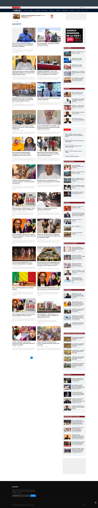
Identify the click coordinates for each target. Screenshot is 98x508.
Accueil (13, 21)
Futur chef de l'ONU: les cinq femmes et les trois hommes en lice (78, 186)
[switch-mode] (85, 7)
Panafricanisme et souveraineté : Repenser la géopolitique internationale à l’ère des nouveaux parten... (78, 436)
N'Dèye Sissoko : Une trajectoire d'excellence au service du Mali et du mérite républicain (78, 295)
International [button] (65, 10)
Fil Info (25, 10)
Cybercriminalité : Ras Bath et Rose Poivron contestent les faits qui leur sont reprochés (48, 343)
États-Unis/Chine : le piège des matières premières (78, 192)
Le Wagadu (74, 181)
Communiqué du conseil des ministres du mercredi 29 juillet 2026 (78, 351)
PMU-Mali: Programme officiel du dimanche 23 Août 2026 (74, 141)
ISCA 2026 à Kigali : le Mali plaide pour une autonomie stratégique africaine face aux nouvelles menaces (78, 450)
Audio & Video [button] (44, 10)
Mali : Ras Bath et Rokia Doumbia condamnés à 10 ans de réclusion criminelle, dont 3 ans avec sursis (21, 154)
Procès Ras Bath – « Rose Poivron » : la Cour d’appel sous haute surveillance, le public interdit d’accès (48, 315)
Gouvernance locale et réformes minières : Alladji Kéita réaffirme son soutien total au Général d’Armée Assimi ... (24, 73)
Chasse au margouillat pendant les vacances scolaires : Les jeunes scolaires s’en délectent (23, 182)
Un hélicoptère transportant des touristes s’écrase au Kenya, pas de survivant (78, 79)
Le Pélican (73, 94)
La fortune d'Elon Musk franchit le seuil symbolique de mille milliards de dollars (78, 393)
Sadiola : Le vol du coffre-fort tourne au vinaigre (78, 52)
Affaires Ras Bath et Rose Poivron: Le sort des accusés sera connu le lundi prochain (48, 288)
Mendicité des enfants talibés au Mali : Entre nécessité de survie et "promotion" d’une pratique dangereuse (48, 154)
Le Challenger (14, 75)
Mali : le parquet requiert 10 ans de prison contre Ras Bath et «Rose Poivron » (23, 314)
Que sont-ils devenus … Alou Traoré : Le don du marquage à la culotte (78, 271)
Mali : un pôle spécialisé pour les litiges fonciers (23, 288)
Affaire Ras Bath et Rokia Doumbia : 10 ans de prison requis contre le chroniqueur (23, 208)
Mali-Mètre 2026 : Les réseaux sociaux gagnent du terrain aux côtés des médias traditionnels (23, 127)
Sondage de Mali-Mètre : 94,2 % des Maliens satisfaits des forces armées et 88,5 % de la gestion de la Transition (48, 73)
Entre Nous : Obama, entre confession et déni (77, 207)
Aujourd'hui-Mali (39, 183)
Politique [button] (51, 10)
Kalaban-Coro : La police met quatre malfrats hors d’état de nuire (78, 72)
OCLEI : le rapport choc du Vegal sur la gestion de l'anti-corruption (78, 179)
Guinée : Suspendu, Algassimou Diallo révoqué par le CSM (73, 146)
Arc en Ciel (39, 130)
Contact (81, 7)
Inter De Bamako (74, 107)
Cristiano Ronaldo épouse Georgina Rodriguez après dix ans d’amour (77, 379)
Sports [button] (78, 10)
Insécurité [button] (72, 10)
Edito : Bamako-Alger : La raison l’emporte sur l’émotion (78, 119)
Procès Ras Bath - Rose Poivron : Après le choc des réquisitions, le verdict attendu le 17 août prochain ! (24, 236)
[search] (86, 10)
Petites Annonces (16, 7)
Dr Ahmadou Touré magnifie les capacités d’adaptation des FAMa (78, 100)
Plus (82, 10)
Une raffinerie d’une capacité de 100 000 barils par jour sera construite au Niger (78, 443)
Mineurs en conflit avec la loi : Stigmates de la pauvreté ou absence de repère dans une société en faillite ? (48, 236)
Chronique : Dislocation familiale (77, 233)
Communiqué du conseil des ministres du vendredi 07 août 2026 (78, 345)
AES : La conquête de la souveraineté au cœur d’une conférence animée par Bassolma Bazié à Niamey (78, 422)
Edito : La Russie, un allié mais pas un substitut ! (77, 93)
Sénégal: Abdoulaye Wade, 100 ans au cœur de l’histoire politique (78, 407)
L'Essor (38, 46)
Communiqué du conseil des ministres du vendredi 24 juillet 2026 (78, 358)
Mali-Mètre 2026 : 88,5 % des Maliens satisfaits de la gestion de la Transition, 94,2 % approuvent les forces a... (23, 99)
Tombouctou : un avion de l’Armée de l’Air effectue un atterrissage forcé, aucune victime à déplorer (77, 317)
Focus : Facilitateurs (76, 226)
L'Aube (73, 227)
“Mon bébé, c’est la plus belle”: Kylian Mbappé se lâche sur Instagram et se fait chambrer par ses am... (78, 387)
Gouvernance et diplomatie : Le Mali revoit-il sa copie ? (78, 323)
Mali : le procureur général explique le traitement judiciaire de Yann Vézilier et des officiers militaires (23, 45)
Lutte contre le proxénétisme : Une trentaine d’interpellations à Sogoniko (22, 263)
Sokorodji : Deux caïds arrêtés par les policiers (77, 59)
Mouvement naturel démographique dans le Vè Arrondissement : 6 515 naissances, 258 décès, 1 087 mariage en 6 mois (48, 264)
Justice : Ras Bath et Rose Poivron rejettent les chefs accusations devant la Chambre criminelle (23, 343)
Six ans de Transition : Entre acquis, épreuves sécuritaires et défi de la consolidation (78, 214)
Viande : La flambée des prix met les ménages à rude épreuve (47, 208)
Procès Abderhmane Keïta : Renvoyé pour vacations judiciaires (48, 98)
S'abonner (33, 495)
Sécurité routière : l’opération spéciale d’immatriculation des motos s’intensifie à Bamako (74, 135)
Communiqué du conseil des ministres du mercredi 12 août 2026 (78, 338)
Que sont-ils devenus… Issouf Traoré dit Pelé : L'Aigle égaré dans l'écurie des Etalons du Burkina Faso (78, 257)
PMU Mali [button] (30, 10)
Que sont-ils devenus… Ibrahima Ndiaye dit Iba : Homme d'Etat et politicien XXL (77, 279)
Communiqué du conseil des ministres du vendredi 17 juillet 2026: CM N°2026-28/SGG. (78, 365)
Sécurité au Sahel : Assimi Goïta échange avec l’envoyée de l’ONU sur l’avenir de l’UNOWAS (77, 429)
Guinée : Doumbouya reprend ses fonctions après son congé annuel (78, 310)
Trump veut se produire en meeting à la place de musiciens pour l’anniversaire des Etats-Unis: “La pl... (78, 400)
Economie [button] (58, 10)
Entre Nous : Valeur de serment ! (77, 220)
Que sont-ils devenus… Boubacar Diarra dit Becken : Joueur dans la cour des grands (78, 249)
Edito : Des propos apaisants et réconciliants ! (78, 113)
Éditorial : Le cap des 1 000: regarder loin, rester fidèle (78, 106)
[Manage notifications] (96, 502)
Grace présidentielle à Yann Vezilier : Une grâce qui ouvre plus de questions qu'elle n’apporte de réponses (48, 127)
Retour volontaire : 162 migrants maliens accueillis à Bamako (48, 44)
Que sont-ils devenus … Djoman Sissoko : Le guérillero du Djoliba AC (77, 264)
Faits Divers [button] (37, 10)
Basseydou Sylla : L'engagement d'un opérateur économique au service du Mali (48, 181)
